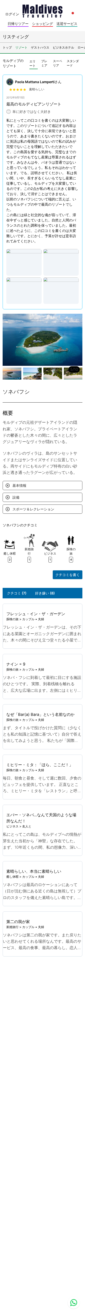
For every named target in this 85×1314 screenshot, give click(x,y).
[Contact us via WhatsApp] (73, 1302)
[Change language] (73, 13)
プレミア (44, 63)
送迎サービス (66, 23)
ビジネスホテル (63, 47)
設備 (15, 497)
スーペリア (57, 63)
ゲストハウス (40, 47)
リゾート (21, 47)
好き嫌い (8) (45, 593)
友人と (26, 826)
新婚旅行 (12, 927)
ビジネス (12, 826)
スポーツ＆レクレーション (33, 509)
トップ (7, 47)
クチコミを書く (67, 575)
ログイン (12, 14)
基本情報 (19, 485)
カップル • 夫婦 (33, 619)
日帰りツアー (18, 23)
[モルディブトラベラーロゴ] (42, 9)
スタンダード (73, 63)
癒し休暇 (12, 876)
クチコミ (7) (16, 593)
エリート (32, 63)
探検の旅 (12, 619)
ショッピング (42, 23)
